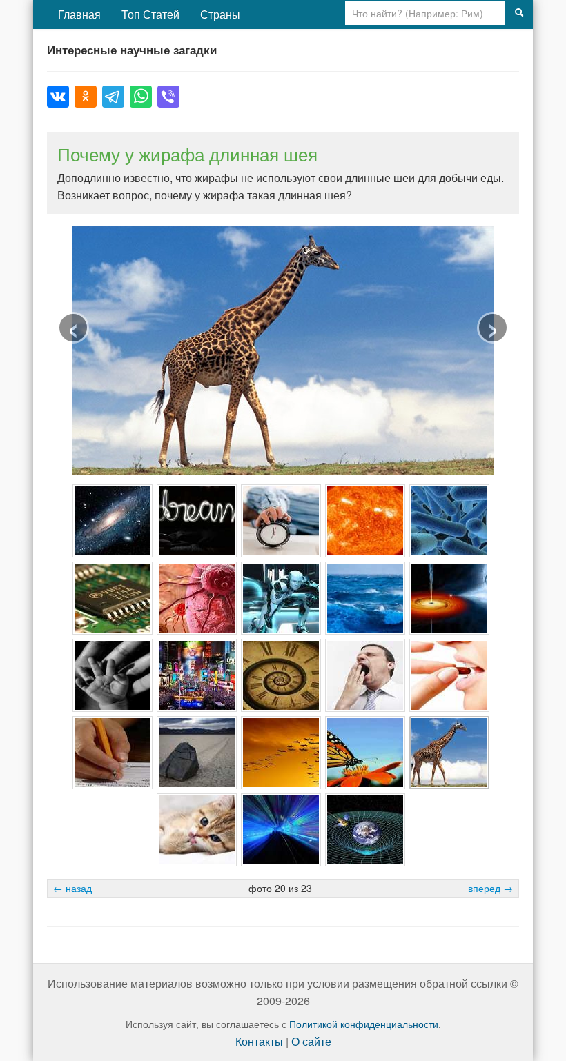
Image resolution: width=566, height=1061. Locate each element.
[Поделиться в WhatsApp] (141, 97)
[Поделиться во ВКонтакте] (58, 97)
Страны (220, 14)
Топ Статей (150, 14)
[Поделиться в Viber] (168, 97)
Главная (79, 14)
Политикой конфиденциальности (363, 1024)
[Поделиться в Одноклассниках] (86, 97)
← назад (72, 888)
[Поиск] (519, 13)
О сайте (311, 1041)
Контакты (259, 1041)
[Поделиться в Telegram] (113, 97)
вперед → (490, 888)
